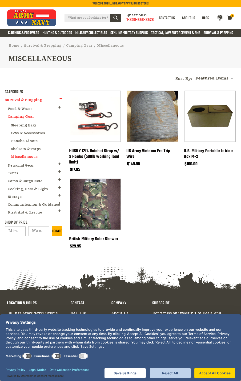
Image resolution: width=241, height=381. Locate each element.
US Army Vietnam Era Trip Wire (148, 154)
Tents (13, 173)
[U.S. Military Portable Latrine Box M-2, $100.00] (210, 116)
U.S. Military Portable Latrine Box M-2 (208, 154)
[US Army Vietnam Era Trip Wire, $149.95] (152, 116)
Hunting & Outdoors (57, 33)
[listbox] (216, 78)
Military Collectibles (91, 33)
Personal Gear (21, 165)
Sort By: (183, 79)
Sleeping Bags (23, 125)
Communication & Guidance (34, 204)
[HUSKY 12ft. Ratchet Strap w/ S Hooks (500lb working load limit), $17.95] (95, 116)
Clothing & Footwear (23, 33)
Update (57, 231)
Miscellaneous (24, 157)
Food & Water (20, 109)
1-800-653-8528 (140, 20)
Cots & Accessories (28, 133)
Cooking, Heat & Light (28, 189)
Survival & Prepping (218, 33)
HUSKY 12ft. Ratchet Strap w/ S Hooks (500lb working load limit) (94, 156)
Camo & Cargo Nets (25, 181)
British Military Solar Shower (93, 239)
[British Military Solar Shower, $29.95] (95, 204)
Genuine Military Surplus (129, 33)
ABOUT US (188, 17)
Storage (15, 197)
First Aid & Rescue (25, 212)
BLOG (205, 17)
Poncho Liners (24, 141)
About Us (120, 313)
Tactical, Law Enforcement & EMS (175, 33)
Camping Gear (21, 116)
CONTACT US (167, 17)
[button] (61, 98)
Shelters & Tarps (26, 149)
